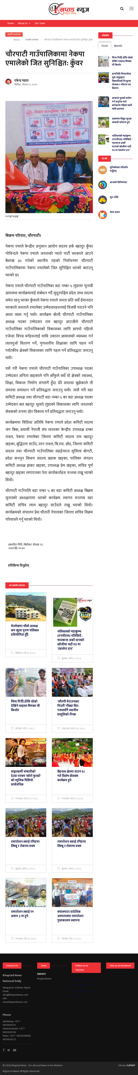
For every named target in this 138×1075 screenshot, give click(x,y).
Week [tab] (104, 45)
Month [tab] (118, 45)
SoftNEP (130, 1065)
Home (11, 23)
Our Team (40, 23)
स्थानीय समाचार (32, 40)
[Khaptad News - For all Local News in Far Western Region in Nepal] (69, 10)
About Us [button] (23, 23)
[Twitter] (10, 1050)
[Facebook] (5, 1050)
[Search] (122, 8)
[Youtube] (16, 1050)
